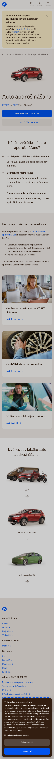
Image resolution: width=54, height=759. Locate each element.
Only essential (27, 742)
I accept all (27, 751)
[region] (27, 727)
